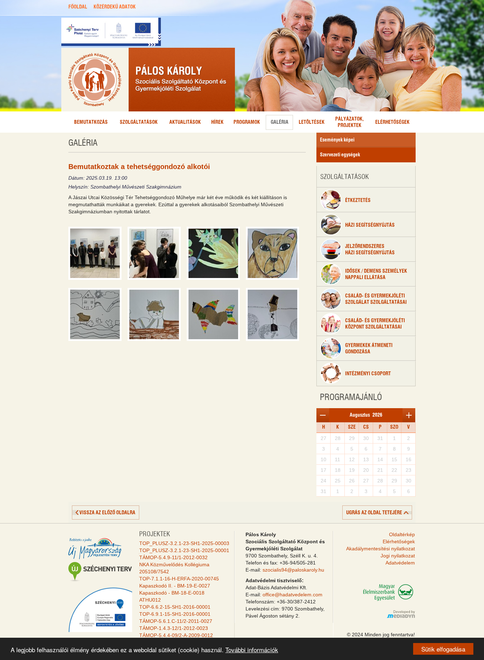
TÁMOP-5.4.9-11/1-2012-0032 (173, 557)
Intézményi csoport (368, 373)
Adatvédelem (400, 563)
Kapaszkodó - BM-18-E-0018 (171, 593)
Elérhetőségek (392, 122)
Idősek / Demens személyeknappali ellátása (376, 274)
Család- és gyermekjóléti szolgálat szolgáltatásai (376, 299)
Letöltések (312, 122)
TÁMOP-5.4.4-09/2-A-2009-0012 (176, 635)
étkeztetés (358, 200)
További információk (251, 649)
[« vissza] (322, 415)
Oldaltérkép (402, 534)
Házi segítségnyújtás (370, 225)
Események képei (337, 140)
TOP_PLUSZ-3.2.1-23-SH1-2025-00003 (184, 543)
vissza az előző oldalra (107, 512)
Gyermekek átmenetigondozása (369, 348)
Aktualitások (185, 122)
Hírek (217, 122)
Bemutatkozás (91, 122)
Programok (246, 122)
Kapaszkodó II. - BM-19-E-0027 (174, 586)
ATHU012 (150, 600)
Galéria (279, 122)
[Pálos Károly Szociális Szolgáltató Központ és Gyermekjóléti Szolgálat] (148, 79)
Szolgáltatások (139, 122)
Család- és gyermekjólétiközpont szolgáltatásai (375, 324)
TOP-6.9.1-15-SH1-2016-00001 (174, 614)
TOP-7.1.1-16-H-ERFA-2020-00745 (179, 578)
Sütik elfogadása (443, 648)
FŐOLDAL (77, 7)
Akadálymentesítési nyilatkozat (380, 548)
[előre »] (409, 415)
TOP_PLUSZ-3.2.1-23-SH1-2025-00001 (184, 550)
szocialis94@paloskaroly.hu (293, 570)
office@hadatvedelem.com (292, 594)
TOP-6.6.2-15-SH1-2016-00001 (174, 607)
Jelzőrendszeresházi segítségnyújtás (370, 249)
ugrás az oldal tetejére (374, 512)
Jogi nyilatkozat (398, 555)
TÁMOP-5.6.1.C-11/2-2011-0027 (175, 621)
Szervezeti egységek (340, 154)
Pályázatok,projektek (349, 122)
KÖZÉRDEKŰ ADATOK (115, 7)
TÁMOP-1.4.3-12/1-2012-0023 (173, 628)
